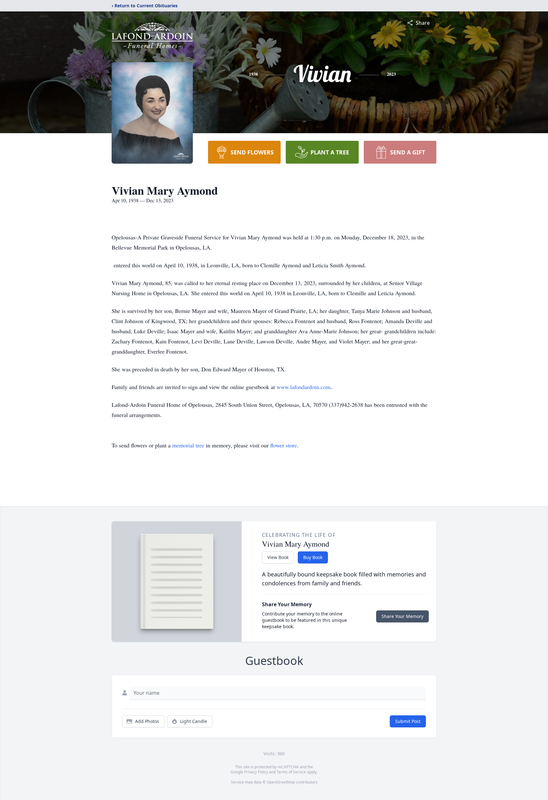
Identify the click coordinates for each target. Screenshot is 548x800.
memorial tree (188, 445)
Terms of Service (291, 772)
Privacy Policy (256, 772)
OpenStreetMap (281, 782)
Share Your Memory (402, 616)
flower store (283, 445)
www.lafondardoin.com (303, 387)
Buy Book (313, 557)
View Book (278, 557)
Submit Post (408, 721)
